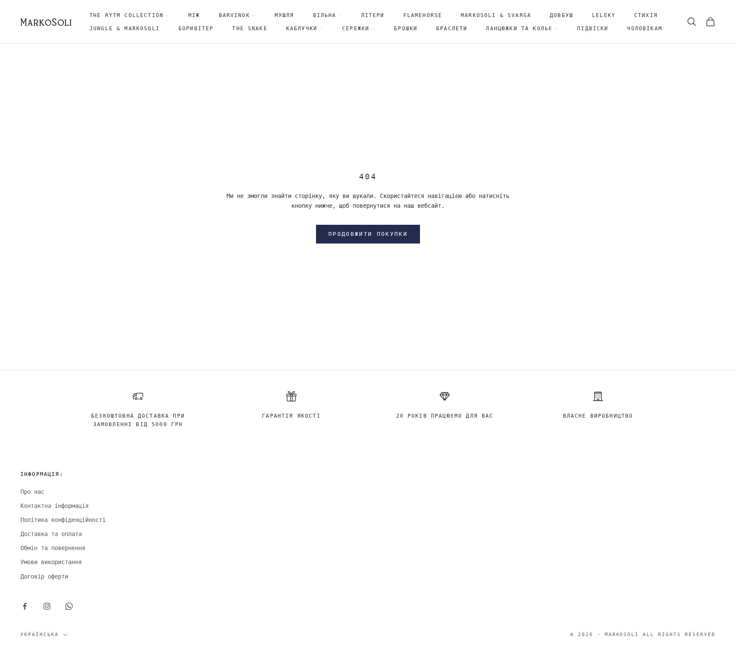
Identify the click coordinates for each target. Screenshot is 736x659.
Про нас (32, 491)
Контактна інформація (54, 505)
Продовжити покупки (368, 234)
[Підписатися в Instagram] (47, 606)
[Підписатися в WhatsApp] (69, 606)
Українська (39, 634)
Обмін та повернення (52, 547)
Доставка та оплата (51, 533)
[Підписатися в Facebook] (24, 606)
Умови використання (51, 562)
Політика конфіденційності (63, 519)
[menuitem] (129, 15)
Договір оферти (44, 576)
